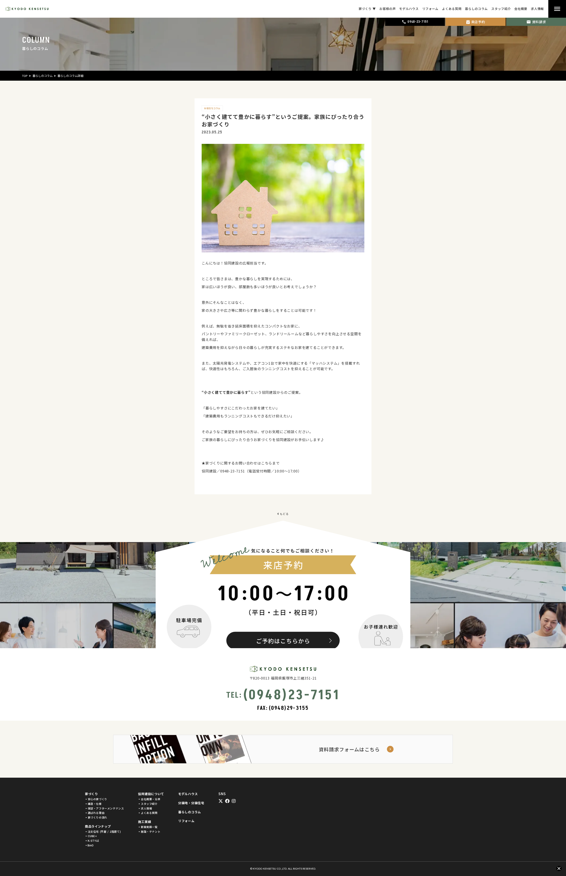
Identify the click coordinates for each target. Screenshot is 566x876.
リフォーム (186, 821)
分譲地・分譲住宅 (191, 803)
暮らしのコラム (43, 75)
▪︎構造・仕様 (93, 804)
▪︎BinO (89, 845)
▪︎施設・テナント (149, 831)
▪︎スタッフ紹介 (147, 804)
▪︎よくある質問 (147, 813)
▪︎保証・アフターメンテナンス (104, 808)
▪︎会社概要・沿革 (149, 799)
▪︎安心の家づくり (96, 799)
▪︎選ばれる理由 (94, 813)
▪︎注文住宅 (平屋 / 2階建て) (103, 831)
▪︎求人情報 (145, 808)
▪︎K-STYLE (92, 840)
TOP (25, 75)
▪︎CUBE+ (91, 836)
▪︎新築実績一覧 (147, 827)
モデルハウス (188, 794)
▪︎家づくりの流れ (96, 817)
